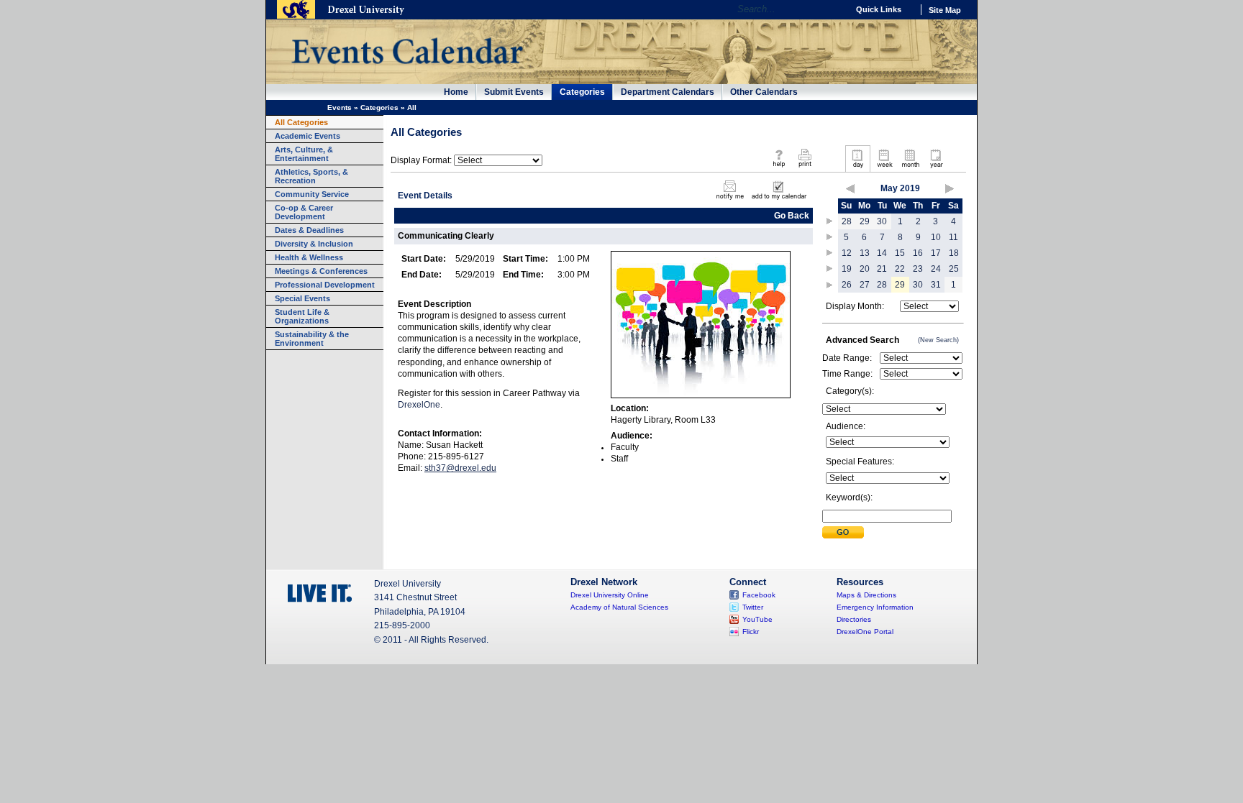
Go (833, 9)
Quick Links (878, 9)
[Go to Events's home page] (407, 71)
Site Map (945, 10)
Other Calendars (764, 92)
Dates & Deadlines (309, 230)
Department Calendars (667, 92)
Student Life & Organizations (302, 316)
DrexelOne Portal (865, 631)
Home (456, 92)
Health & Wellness (309, 257)
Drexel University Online (609, 595)
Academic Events (307, 136)
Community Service (312, 194)
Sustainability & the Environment (312, 338)
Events (339, 107)
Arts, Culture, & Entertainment (304, 153)
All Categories (301, 122)
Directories (854, 619)
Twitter (752, 607)
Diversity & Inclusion (314, 243)
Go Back (791, 215)
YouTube (757, 619)
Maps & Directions (866, 595)
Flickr (750, 631)
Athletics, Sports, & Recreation (311, 176)
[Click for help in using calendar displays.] (779, 168)
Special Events (302, 298)
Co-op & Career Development (304, 212)
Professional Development (325, 284)
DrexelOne (419, 404)
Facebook (758, 595)
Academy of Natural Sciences (619, 607)
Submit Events (514, 92)
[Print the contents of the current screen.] (804, 168)
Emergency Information (875, 607)
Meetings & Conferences (321, 271)
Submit (843, 532)
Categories (582, 92)
